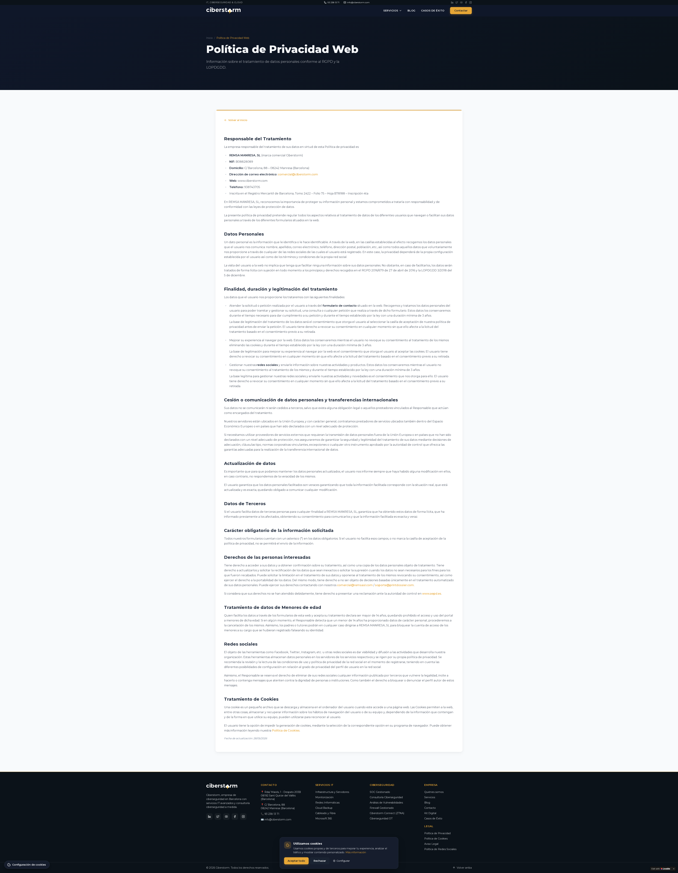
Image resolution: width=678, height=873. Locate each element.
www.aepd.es (431, 593)
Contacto (430, 807)
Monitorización (324, 797)
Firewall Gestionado (382, 807)
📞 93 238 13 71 (270, 813)
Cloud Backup (323, 807)
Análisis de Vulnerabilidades (386, 802)
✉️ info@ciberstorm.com (276, 819)
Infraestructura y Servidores (332, 792)
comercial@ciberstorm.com (298, 174)
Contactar (461, 10)
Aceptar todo (296, 860)
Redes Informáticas (327, 802)
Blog (411, 10)
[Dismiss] (674, 869)
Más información (356, 852)
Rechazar (320, 860)
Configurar (343, 860)
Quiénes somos (434, 792)
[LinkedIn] (452, 2)
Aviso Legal (431, 843)
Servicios (390, 10)
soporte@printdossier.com (394, 585)
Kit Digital (430, 813)
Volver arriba (464, 867)
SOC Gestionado (380, 792)
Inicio (209, 38)
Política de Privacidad (437, 833)
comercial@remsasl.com (355, 585)
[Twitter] (457, 2)
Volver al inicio (237, 120)
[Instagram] (470, 2)
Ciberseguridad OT (381, 818)
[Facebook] (466, 2)
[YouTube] (461, 2)
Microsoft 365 (323, 818)
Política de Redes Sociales (440, 849)
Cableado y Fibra (325, 813)
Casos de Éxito (432, 10)
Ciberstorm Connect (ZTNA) (387, 813)
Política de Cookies (286, 730)
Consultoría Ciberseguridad (386, 797)
